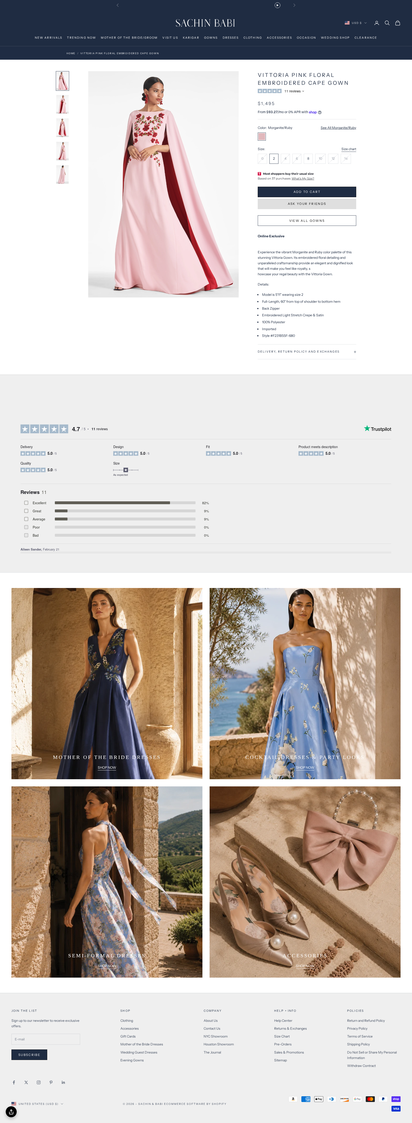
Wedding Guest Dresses (138, 1052)
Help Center (283, 1020)
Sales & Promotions (289, 1052)
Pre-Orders (283, 1044)
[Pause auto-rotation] (277, 5)
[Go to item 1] (62, 81)
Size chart (348, 149)
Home (71, 53)
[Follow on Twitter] (26, 1082)
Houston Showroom (219, 1044)
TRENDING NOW (81, 37)
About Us (211, 1020)
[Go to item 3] (62, 128)
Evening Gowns (132, 1060)
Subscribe (29, 1055)
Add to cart (307, 192)
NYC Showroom (216, 1036)
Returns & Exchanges (290, 1028)
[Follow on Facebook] (13, 1082)
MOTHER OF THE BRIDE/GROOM (129, 37)
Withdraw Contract (361, 1066)
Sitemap (280, 1060)
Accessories (129, 1028)
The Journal (212, 1052)
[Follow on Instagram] (38, 1082)
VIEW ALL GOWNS (307, 220)
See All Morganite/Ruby (338, 128)
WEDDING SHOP (335, 37)
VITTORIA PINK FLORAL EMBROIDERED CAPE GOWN (119, 53)
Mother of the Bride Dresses (141, 1044)
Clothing (126, 1020)
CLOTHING (252, 37)
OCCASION (306, 37)
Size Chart (282, 1036)
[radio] (262, 159)
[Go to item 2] (62, 104)
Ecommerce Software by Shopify (195, 1104)
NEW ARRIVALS (48, 37)
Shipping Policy (358, 1044)
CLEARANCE (366, 37)
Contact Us (212, 1028)
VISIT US (170, 37)
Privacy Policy (357, 1028)
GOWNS (211, 37)
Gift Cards (128, 1036)
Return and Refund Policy (366, 1020)
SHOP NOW (107, 767)
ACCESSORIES (279, 37)
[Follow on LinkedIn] (63, 1082)
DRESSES (231, 37)
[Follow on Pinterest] (51, 1082)
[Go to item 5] (62, 174)
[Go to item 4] (62, 151)
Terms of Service (360, 1036)
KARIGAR (191, 37)
